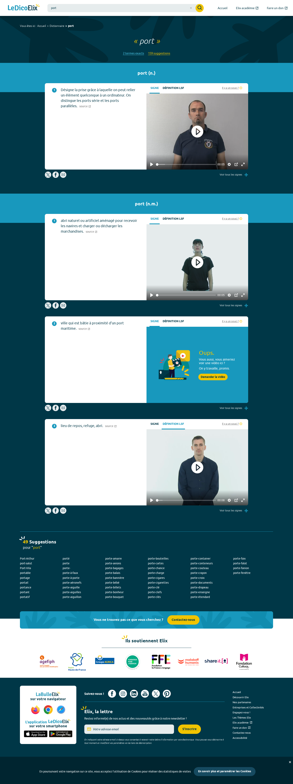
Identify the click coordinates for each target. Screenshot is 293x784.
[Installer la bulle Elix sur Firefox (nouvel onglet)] (36, 710)
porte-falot (240, 563)
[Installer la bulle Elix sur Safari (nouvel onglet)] (61, 710)
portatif (25, 597)
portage (25, 577)
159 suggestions (159, 53)
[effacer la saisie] (191, 8)
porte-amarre (113, 558)
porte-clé (153, 587)
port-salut (26, 563)
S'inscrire (189, 729)
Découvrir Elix (241, 697)
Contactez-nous (183, 620)
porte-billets (113, 587)
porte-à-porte (71, 577)
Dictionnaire (57, 25)
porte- (66, 568)
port (71, 26)
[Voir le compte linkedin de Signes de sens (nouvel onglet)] (134, 694)
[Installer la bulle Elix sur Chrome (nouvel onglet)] (48, 710)
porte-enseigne (200, 592)
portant (24, 592)
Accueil (41, 25)
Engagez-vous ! (241, 712)
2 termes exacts (133, 53)
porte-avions (113, 563)
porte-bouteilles (158, 558)
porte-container (200, 558)
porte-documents (201, 582)
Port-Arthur (27, 558)
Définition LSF (173, 88)
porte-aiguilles (72, 592)
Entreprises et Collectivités (248, 707)
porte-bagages (114, 568)
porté (66, 558)
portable (25, 572)
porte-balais (112, 572)
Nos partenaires (242, 702)
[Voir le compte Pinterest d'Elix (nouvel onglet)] (167, 694)
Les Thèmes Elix (242, 717)
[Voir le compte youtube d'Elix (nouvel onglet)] (145, 694)
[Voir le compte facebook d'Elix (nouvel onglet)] (112, 694)
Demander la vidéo (213, 377)
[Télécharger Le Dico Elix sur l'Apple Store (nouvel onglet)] (35, 734)
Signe (154, 88)
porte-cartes (155, 563)
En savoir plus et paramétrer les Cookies (224, 771)
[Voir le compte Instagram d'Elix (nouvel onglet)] (123, 694)
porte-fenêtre (242, 572)
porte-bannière (114, 577)
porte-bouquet (114, 597)
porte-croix (198, 577)
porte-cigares (156, 577)
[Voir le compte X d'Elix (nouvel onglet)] (156, 694)
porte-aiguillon (72, 597)
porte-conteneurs (202, 563)
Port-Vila (25, 568)
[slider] (186, 164)
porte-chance (156, 568)
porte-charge (156, 572)
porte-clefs (155, 592)
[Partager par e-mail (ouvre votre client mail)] (63, 176)
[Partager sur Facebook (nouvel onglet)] (55, 176)
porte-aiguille (71, 587)
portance (25, 587)
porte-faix (239, 558)
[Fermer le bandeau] (290, 762)
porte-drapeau (199, 587)
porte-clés (154, 597)
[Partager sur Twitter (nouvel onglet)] (48, 176)
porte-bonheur (114, 592)
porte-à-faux (70, 572)
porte (66, 563)
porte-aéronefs (72, 582)
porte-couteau (200, 568)
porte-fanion (241, 568)
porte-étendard (200, 597)
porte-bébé (112, 582)
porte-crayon (199, 572)
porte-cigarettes (158, 582)
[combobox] (125, 8)
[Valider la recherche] (200, 8)
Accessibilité (240, 737)
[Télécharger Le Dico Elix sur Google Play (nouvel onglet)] (61, 734)
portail (24, 582)
